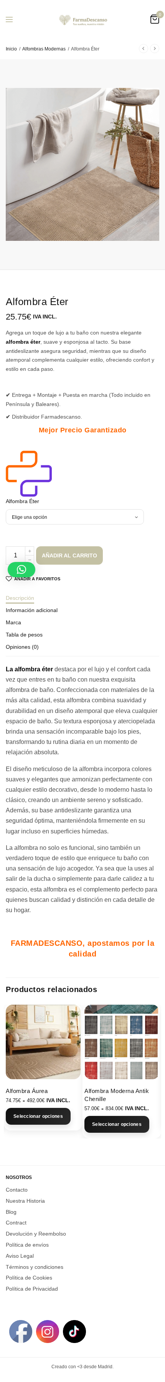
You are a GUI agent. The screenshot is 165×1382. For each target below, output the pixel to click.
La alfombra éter (29, 669)
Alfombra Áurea (27, 1091)
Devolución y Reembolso (36, 1234)
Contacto (17, 1190)
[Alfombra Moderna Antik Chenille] (121, 1042)
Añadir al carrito (69, 555)
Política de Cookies (29, 1278)
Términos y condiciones (34, 1266)
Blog (11, 1211)
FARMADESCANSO (47, 943)
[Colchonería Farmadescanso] (82, 19)
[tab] (82, 601)
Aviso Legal (20, 1255)
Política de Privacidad (32, 1289)
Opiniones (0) (22, 647)
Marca (13, 622)
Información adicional (32, 610)
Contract (16, 1223)
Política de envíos (27, 1245)
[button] (21, 569)
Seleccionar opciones (38, 1116)
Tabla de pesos (24, 635)
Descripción (20, 598)
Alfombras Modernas (44, 49)
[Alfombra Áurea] (43, 1042)
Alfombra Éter (22, 501)
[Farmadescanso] (29, 474)
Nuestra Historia (25, 1200)
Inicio (11, 49)
